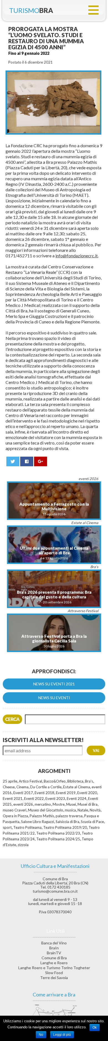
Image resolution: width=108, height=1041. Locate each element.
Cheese (9, 787)
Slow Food (54, 972)
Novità (95, 810)
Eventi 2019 (66, 793)
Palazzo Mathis (42, 816)
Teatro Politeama (27, 827)
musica (70, 810)
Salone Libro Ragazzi (37, 821)
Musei (71, 804)
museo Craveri (14, 810)
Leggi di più (62, 1035)
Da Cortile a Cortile (45, 787)
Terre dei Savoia (54, 977)
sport (7, 827)
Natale (83, 810)
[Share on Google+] (40, 461)
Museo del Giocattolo (45, 810)
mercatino (43, 804)
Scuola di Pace (92, 821)
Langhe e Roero (54, 962)
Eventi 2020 (87, 793)
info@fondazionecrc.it (76, 255)
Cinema (22, 787)
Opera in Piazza (15, 816)
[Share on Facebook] (27, 461)
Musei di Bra (87, 804)
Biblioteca (75, 781)
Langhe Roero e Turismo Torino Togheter (54, 967)
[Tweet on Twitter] (13, 461)
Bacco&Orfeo (55, 781)
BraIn (54, 947)
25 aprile (10, 781)
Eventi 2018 (44, 793)
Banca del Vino (54, 943)
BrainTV (54, 952)
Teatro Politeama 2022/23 (58, 833)
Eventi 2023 (55, 798)
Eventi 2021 (12, 798)
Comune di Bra (54, 957)
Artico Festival (30, 781)
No (41, 1035)
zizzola (23, 845)
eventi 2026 (23, 804)
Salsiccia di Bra (67, 821)
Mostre (59, 804)
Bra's (89, 781)
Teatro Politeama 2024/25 (58, 839)
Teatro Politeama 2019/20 (65, 827)
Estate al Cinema (76, 787)
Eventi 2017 (23, 793)
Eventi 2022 (34, 798)
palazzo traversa (69, 816)
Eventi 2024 (76, 798)
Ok (94, 1027)
